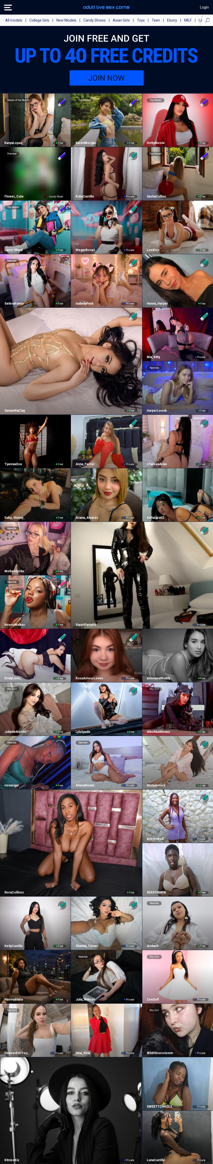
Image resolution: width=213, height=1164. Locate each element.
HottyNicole (156, 143)
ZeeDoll (153, 999)
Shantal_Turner (87, 946)
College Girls (39, 20)
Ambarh (152, 946)
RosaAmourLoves (89, 678)
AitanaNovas (85, 785)
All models (13, 20)
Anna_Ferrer (85, 464)
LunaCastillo (156, 1160)
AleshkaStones (158, 732)
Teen (156, 20)
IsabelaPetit (84, 303)
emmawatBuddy (158, 678)
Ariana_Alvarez (87, 517)
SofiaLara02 (155, 517)
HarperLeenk (157, 410)
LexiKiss (153, 250)
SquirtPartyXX (86, 625)
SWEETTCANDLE (159, 1106)
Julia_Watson (85, 999)
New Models (66, 20)
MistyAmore (156, 785)
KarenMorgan (86, 143)
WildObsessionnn (160, 1053)
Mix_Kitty (153, 357)
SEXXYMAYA (156, 892)
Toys (141, 20)
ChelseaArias (157, 464)
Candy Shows (94, 20)
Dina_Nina (83, 1053)
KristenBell (155, 839)
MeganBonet (85, 250)
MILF (188, 20)
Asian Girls (121, 20)
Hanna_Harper (157, 303)
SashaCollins (156, 196)
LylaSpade (83, 732)
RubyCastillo (85, 196)
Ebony (172, 20)
